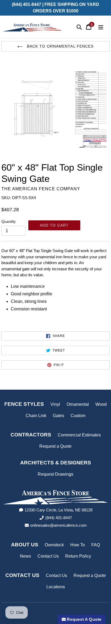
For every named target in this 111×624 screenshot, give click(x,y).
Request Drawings (55, 474)
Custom (78, 415)
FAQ (95, 545)
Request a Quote (55, 446)
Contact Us (48, 556)
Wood (101, 404)
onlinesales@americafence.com (58, 525)
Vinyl (55, 404)
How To (77, 545)
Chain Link (36, 415)
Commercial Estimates (79, 435)
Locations (55, 586)
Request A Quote (84, 619)
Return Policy (78, 556)
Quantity (8, 221)
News (25, 556)
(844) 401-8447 (58, 517)
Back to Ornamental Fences (59, 46)
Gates (58, 415)
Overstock (54, 545)
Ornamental (78, 404)
